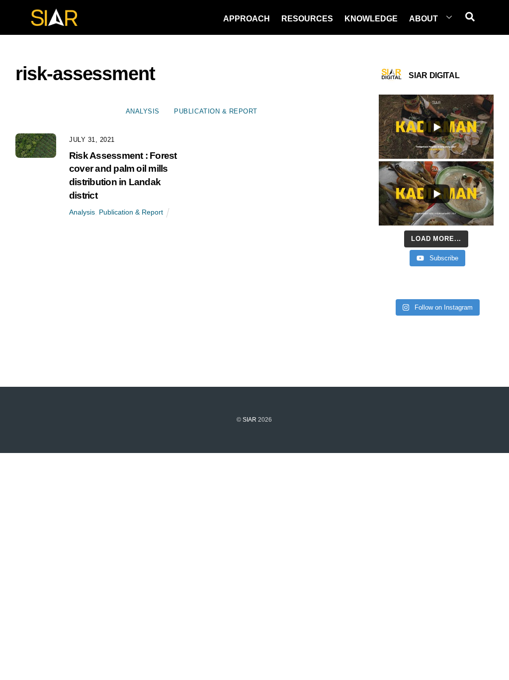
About (423, 18)
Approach (246, 18)
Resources (307, 18)
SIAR (249, 419)
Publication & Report (215, 111)
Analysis (143, 111)
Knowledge (371, 18)
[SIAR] (54, 23)
